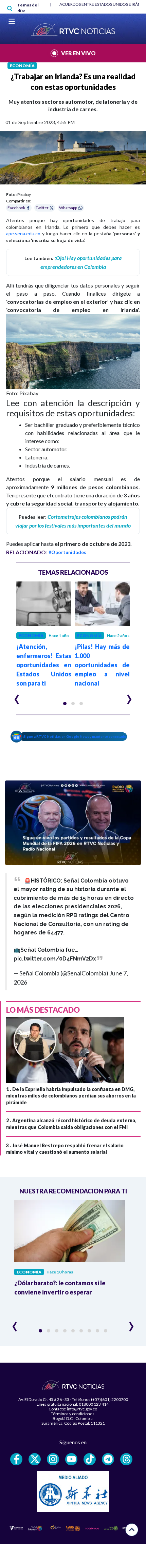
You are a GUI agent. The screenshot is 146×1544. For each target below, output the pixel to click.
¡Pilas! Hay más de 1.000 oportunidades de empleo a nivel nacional (102, 665)
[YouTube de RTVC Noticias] (71, 1459)
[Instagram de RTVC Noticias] (53, 1459)
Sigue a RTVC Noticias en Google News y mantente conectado (74, 736)
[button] (65, 703)
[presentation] (17, 696)
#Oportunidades (67, 552)
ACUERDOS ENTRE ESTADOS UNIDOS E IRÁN (100, 4)
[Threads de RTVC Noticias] (126, 1459)
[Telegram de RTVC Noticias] (108, 1459)
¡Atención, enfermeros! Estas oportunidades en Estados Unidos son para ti (43, 665)
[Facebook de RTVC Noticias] (16, 1459)
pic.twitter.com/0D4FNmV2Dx (55, 958)
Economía (22, 65)
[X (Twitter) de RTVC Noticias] (35, 1459)
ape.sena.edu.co (23, 233)
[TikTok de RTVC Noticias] (90, 1459)
